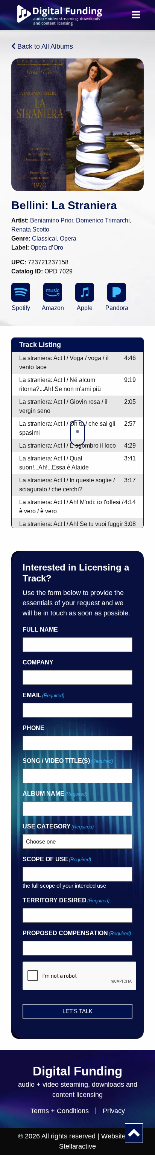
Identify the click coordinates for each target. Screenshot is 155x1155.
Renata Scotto (30, 229)
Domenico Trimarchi (103, 220)
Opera (68, 238)
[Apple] (84, 292)
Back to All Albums (44, 46)
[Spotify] (20, 292)
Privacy (114, 1110)
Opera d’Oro (46, 247)
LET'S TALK (77, 1011)
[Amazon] (52, 292)
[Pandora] (116, 292)
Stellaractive (77, 1146)
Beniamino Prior (51, 220)
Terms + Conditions (59, 1110)
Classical (44, 238)
